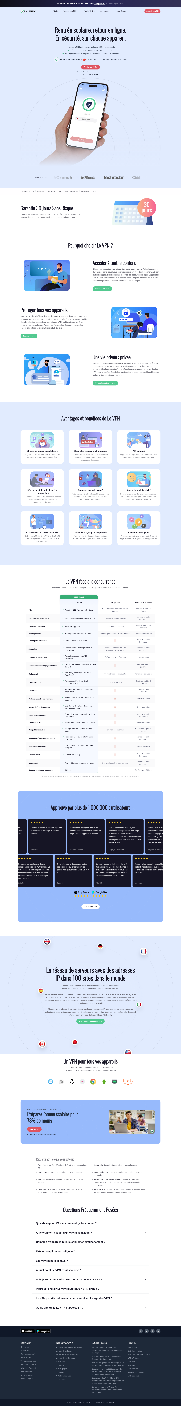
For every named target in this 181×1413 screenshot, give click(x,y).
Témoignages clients (28, 1361)
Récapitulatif (85, 191)
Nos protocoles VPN (28, 1364)
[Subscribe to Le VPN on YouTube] (158, 1331)
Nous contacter (26, 1372)
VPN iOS (131, 1365)
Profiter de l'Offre (90, 67)
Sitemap (111, 1402)
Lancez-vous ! (28, 336)
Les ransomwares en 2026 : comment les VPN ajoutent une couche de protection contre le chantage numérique (107, 1371)
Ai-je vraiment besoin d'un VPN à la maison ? (64, 1232)
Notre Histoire (26, 1357)
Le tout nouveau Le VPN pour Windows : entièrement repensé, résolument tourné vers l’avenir (107, 1389)
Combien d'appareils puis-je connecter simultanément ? (70, 1241)
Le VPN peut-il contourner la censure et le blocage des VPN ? (74, 1298)
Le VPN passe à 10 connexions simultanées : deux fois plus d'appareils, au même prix (108, 1350)
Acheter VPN (25, 1350)
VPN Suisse (60, 1379)
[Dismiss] (178, 3)
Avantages (40, 191)
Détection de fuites (135, 1351)
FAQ (94, 191)
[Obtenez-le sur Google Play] (43, 1331)
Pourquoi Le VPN (28, 191)
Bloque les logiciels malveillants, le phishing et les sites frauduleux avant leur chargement (118, 1182)
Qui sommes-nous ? (28, 1354)
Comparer (51, 191)
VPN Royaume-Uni (63, 1376)
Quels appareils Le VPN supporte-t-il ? (59, 1307)
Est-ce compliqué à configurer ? (56, 1251)
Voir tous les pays (102, 289)
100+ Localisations (71, 191)
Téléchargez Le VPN (136, 1372)
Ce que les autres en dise (105, 383)
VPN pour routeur (134, 1376)
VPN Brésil (60, 1362)
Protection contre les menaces (139, 1354)
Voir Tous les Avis (90, 906)
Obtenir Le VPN (152, 11)
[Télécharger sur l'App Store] (28, 1331)
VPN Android (133, 1369)
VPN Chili (60, 1365)
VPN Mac (131, 1362)
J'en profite (34, 1129)
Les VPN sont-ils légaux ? (52, 1260)
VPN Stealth (132, 1347)
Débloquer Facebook (28, 1368)
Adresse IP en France (64, 1351)
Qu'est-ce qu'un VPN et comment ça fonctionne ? (66, 1223)
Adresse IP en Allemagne (65, 1358)
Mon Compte (122, 11)
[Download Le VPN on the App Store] (81, 894)
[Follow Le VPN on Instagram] (152, 1331)
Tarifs (56, 11)
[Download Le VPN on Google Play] (99, 894)
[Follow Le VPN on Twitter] (147, 1331)
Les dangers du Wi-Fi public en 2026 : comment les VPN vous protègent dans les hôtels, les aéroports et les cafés (108, 1380)
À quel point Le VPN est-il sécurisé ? (58, 1270)
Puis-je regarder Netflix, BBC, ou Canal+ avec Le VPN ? (70, 1279)
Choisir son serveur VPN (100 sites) (69, 1347)
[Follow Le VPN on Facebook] (141, 1331)
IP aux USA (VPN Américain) (67, 1354)
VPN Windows (133, 1358)
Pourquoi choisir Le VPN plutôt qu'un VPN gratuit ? (67, 1288)
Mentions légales (27, 1379)
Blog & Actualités (27, 1375)
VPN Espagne (61, 1369)
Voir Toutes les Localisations (90, 1021)
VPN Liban (60, 1372)
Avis (60, 191)
